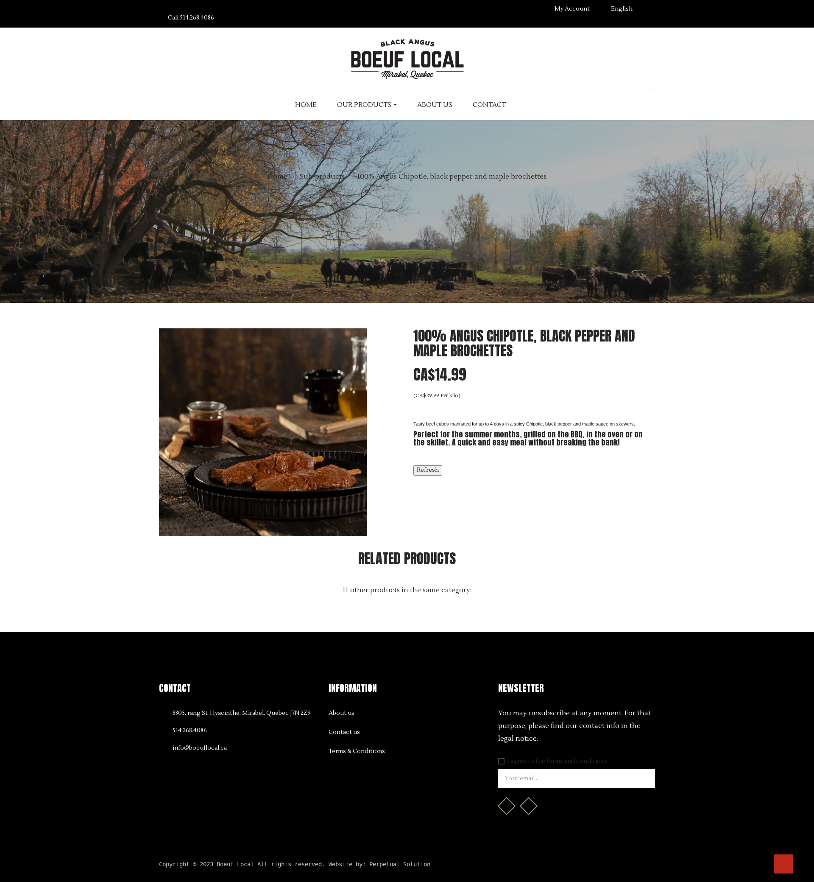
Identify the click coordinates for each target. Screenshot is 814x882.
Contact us (344, 732)
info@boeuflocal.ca (200, 748)
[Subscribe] (644, 778)
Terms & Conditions (357, 751)
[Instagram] (528, 806)
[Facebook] (506, 806)
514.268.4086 (191, 18)
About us (341, 713)
